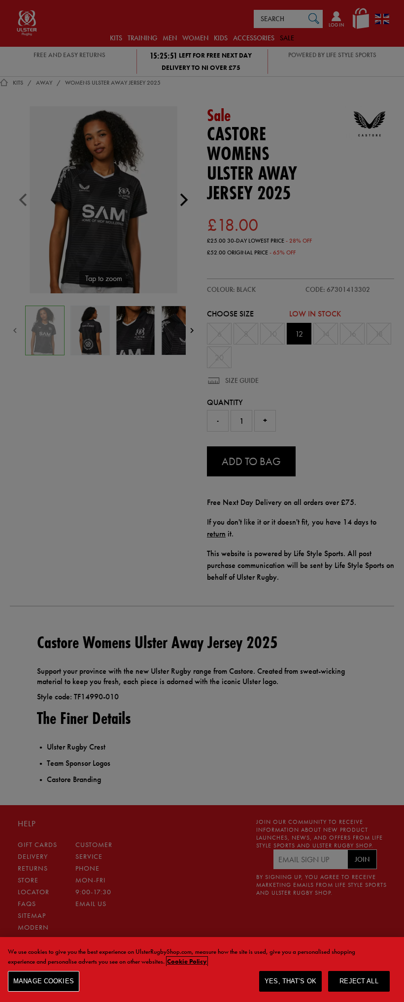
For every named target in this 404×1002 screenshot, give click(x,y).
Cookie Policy (187, 961)
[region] (202, 969)
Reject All (358, 981)
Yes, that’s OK (290, 981)
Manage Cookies (43, 981)
